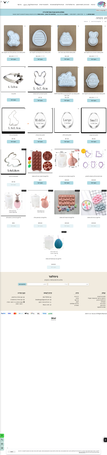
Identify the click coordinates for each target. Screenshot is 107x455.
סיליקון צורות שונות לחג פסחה (67, 217)
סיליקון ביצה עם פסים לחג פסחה (53, 259)
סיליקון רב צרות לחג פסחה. (93, 217)
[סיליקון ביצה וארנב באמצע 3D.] (13, 215)
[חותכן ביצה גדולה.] (66, 132)
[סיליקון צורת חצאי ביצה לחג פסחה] (40, 172)
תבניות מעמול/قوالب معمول (30, 4)
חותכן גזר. (13, 94)
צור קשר (19, 4)
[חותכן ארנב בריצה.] (13, 174)
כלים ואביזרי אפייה (43, 4)
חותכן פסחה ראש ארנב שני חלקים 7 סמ (93, 52)
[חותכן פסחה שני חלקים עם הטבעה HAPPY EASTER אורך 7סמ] (67, 92)
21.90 (96, 56)
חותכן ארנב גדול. (13, 135)
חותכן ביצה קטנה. (93, 135)
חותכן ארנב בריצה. (13, 176)
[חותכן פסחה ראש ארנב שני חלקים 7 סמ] (93, 51)
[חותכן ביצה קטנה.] (93, 133)
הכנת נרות (102, 303)
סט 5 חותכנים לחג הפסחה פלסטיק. (93, 176)
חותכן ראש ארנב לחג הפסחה (40, 94)
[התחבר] (8, 1)
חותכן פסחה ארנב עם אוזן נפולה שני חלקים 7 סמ (13, 52)
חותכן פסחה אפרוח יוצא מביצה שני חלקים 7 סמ (93, 94)
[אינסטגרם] (2, 445)
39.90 (94, 223)
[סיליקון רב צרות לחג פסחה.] (93, 215)
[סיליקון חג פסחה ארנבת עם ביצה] (66, 168)
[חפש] (1, 1)
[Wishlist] (6, 1)
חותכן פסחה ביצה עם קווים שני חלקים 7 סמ (40, 52)
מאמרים (77, 305)
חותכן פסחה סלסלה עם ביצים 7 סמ (66, 52)
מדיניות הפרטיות (82, 452)
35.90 (67, 223)
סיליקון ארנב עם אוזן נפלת (40, 217)
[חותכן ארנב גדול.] (13, 133)
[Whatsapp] (2, 436)
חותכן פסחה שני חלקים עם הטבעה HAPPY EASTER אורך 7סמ (66, 94)
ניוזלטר (53, 276)
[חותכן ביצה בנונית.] (40, 132)
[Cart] (3, 1)
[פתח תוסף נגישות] (105, 440)
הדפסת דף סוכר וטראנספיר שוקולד (96, 298)
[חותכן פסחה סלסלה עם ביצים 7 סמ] (67, 51)
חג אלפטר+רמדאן (101, 300)
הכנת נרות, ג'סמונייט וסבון (82, 4)
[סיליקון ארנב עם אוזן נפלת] (40, 214)
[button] (93, 59)
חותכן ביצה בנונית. (40, 135)
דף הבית (93, 4)
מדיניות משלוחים (74, 303)
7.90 (41, 97)
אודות (77, 298)
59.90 (67, 180)
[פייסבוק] (2, 449)
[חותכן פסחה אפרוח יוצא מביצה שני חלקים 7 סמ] (93, 92)
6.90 (94, 139)
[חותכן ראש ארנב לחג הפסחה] (40, 92)
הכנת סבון (102, 305)
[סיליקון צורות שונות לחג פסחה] (66, 214)
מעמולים (103, 302)
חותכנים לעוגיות (101, 296)
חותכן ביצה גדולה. (66, 135)
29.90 (94, 180)
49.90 (54, 264)
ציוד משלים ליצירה (70, 4)
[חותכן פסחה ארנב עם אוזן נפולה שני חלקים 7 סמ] (13, 51)
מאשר (11, 451)
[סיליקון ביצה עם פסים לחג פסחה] (53, 255)
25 (40, 180)
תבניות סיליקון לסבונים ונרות (57, 4)
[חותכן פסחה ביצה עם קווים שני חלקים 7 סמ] (40, 51)
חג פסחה (101, 18)
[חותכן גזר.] (13, 91)
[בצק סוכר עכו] (101, 4)
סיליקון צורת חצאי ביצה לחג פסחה (40, 176)
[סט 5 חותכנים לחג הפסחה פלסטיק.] (93, 170)
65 (14, 223)
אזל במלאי (24, 149)
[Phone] (2, 440)
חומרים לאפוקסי (101, 307)
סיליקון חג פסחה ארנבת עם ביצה (67, 176)
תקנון (77, 302)
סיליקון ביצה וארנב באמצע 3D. (13, 217)
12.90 (92, 56)
